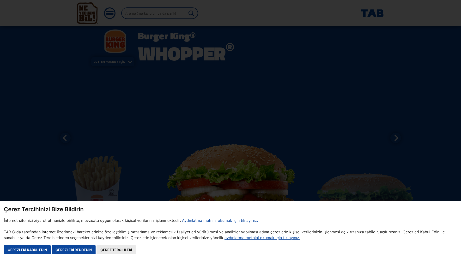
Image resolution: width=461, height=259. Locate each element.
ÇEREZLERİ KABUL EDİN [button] (27, 250)
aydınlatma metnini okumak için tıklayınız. (262, 237)
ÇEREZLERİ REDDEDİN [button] (73, 250)
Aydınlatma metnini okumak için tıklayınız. (220, 220)
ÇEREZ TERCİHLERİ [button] (116, 250)
